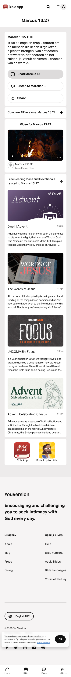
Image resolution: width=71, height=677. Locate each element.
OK (60, 639)
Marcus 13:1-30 (27, 164)
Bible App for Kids (46, 460)
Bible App (22, 460)
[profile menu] (61, 7)
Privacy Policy (43, 642)
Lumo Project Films (24, 168)
